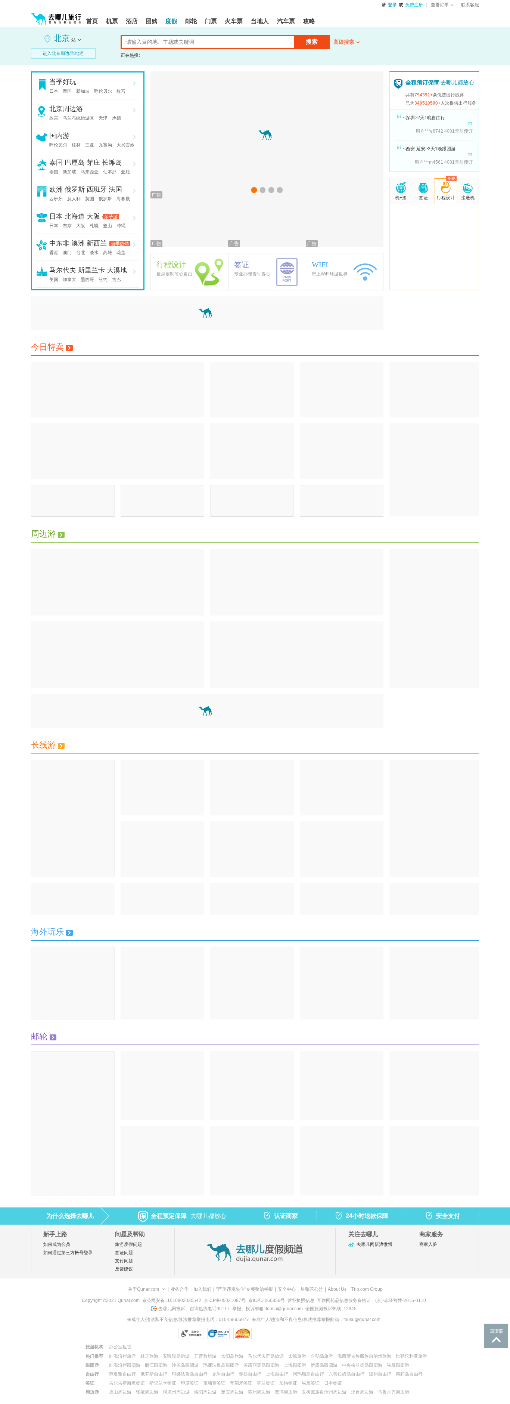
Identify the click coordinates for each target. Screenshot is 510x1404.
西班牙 (97, 189)
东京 (67, 225)
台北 (80, 252)
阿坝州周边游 (176, 1392)
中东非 (59, 243)
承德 (116, 118)
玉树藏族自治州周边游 (324, 1392)
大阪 (93, 216)
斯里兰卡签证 (162, 1383)
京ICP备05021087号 (225, 1300)
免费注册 (414, 4)
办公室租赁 (120, 1346)
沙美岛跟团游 (185, 1365)
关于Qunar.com (143, 1289)
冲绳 (120, 225)
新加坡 (83, 91)
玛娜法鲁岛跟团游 (221, 1365)
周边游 (43, 534)
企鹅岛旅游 (322, 1356)
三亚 (89, 145)
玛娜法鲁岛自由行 (190, 1374)
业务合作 (180, 1289)
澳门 (67, 252)
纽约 (103, 279)
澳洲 (78, 243)
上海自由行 (277, 1374)
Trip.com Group (367, 1289)
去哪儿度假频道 (255, 1252)
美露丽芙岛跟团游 (261, 1365)
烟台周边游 (362, 1392)
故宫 (120, 91)
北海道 (75, 216)
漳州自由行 (380, 1374)
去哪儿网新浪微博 (374, 1244)
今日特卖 (47, 347)
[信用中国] (310, 1333)
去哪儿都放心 (439, 82)
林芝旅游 (149, 1356)
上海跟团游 (295, 1365)
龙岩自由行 (223, 1374)
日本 (53, 91)
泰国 (67, 91)
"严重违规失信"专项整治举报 (244, 1289)
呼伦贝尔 (103, 91)
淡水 (94, 252)
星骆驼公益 (312, 1289)
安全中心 (287, 1289)
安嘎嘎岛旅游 (176, 1356)
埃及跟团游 (398, 1365)
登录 (392, 4)
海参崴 (123, 198)
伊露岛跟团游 (324, 1365)
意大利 (74, 198)
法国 (115, 189)
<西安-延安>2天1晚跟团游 (429, 148)
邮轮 (39, 1036)
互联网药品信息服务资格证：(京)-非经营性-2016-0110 (371, 1300)
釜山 (107, 225)
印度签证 (190, 1383)
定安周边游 (232, 1392)
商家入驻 (428, 1244)
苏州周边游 (259, 1392)
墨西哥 (87, 279)
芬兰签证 (266, 1383)
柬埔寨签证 (214, 1383)
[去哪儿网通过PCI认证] (242, 1333)
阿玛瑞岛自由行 (308, 1374)
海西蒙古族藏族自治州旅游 (364, 1356)
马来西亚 (90, 172)
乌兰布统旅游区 (78, 118)
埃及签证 (311, 1383)
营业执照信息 (300, 1300)
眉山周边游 (120, 1392)
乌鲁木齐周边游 (393, 1392)
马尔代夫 (62, 270)
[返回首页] (56, 16)
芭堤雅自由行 (122, 1374)
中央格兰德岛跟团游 (362, 1365)
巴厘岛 (75, 162)
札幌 (94, 225)
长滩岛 (112, 162)
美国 (53, 279)
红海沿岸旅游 (122, 1356)
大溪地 (117, 270)
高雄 (107, 252)
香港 (53, 252)
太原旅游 (297, 1356)
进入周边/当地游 (63, 53)
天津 (103, 118)
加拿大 (69, 279)
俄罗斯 (75, 189)
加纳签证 (288, 1383)
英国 (89, 198)
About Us (337, 1289)
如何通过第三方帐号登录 (68, 1252)
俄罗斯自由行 (153, 1374)
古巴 (116, 279)
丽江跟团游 (156, 1365)
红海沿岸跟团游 (124, 1365)
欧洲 (56, 189)
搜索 (312, 41)
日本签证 (333, 1383)
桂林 (76, 145)
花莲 (120, 252)
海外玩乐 (47, 931)
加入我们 (202, 1289)
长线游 (43, 745)
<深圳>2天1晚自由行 (424, 117)
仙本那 (109, 172)
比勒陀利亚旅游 (411, 1356)
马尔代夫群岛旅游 (266, 1356)
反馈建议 (124, 1269)
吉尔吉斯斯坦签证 (127, 1383)
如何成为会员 (56, 1244)
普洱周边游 (286, 1392)
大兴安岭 (125, 145)
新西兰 (97, 243)
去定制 (434, 267)
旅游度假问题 (128, 1244)
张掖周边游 (147, 1392)
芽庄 (93, 162)
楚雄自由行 (250, 1374)
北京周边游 (66, 108)
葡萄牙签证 (241, 1383)
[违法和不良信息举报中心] (271, 1333)
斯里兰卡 (91, 270)
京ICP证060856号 (266, 1300)
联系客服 (470, 4)
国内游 (59, 135)
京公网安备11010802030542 (171, 1300)
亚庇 (125, 172)
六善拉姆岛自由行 (346, 1374)
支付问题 (124, 1260)
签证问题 (124, 1252)
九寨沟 (105, 145)
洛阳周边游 (205, 1392)
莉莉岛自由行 (409, 1374)
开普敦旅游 (205, 1356)
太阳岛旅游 (232, 1356)
